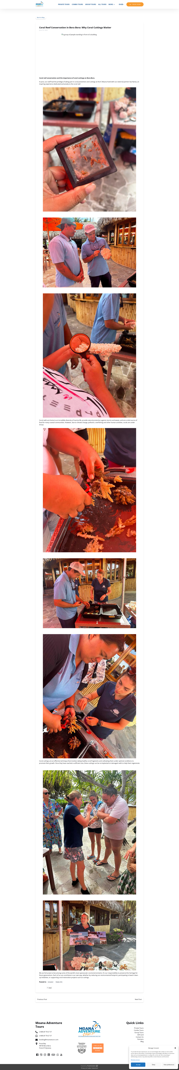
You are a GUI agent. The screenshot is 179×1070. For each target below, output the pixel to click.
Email (50, 987)
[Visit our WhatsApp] (58, 1055)
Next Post (138, 999)
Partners (140, 1039)
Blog (142, 1041)
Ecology (50, 982)
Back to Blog (40, 17)
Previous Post (42, 999)
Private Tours (64, 4)
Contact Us (140, 1037)
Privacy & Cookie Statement (89, 1068)
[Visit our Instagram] (45, 1055)
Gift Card (140, 1035)
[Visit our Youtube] (61, 1055)
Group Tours (90, 4)
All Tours (102, 4)
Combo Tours (77, 4)
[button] (175, 1048)
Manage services (135, 1060)
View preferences (169, 1064)
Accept (138, 1064)
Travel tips (59, 982)
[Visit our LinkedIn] (49, 1055)
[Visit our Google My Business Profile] (41, 1055)
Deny (153, 1064)
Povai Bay (42, 1044)
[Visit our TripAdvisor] (53, 1055)
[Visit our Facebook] (37, 1055)
